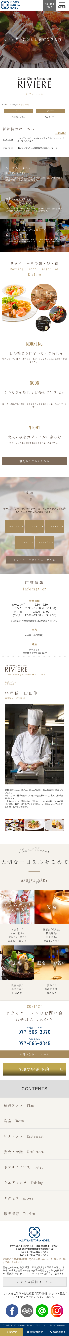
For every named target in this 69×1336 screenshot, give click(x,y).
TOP (4, 105)
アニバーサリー (50, 117)
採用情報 (41, 1293)
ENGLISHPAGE (49, 6)
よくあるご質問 (12, 1293)
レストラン (12, 105)
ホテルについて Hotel (23, 1167)
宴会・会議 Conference (24, 1152)
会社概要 (28, 1293)
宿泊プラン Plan (19, 1105)
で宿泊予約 (34, 1069)
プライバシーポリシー (43, 1297)
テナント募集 (57, 1293)
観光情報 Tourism (19, 1214)
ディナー (50, 111)
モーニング (14, 526)
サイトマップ (20, 1297)
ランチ (18, 111)
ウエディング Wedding (23, 1183)
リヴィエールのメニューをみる (34, 559)
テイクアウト (45, 542)
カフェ (24, 542)
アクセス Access (18, 1198)
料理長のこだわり (18, 117)
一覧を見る (60, 133)
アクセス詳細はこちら (34, 1282)
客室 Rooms (14, 1121)
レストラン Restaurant (24, 1136)
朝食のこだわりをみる (34, 461)
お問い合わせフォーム (34, 1054)
